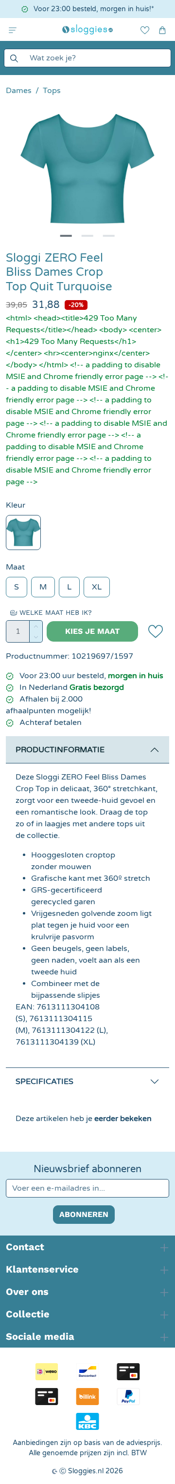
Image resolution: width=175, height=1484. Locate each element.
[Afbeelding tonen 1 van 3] (66, 236)
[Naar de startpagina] (87, 29)
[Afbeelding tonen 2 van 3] (87, 236)
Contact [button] (25, 1247)
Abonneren (83, 1214)
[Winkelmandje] (162, 29)
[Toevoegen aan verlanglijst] (155, 631)
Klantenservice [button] (42, 1269)
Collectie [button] (28, 1314)
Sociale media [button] (40, 1336)
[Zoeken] (14, 58)
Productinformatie (60, 750)
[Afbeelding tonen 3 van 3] (109, 236)
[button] (12, 29)
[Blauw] (23, 532)
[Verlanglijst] (145, 29)
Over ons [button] (27, 1291)
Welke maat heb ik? (54, 612)
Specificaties (44, 1081)
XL (97, 587)
